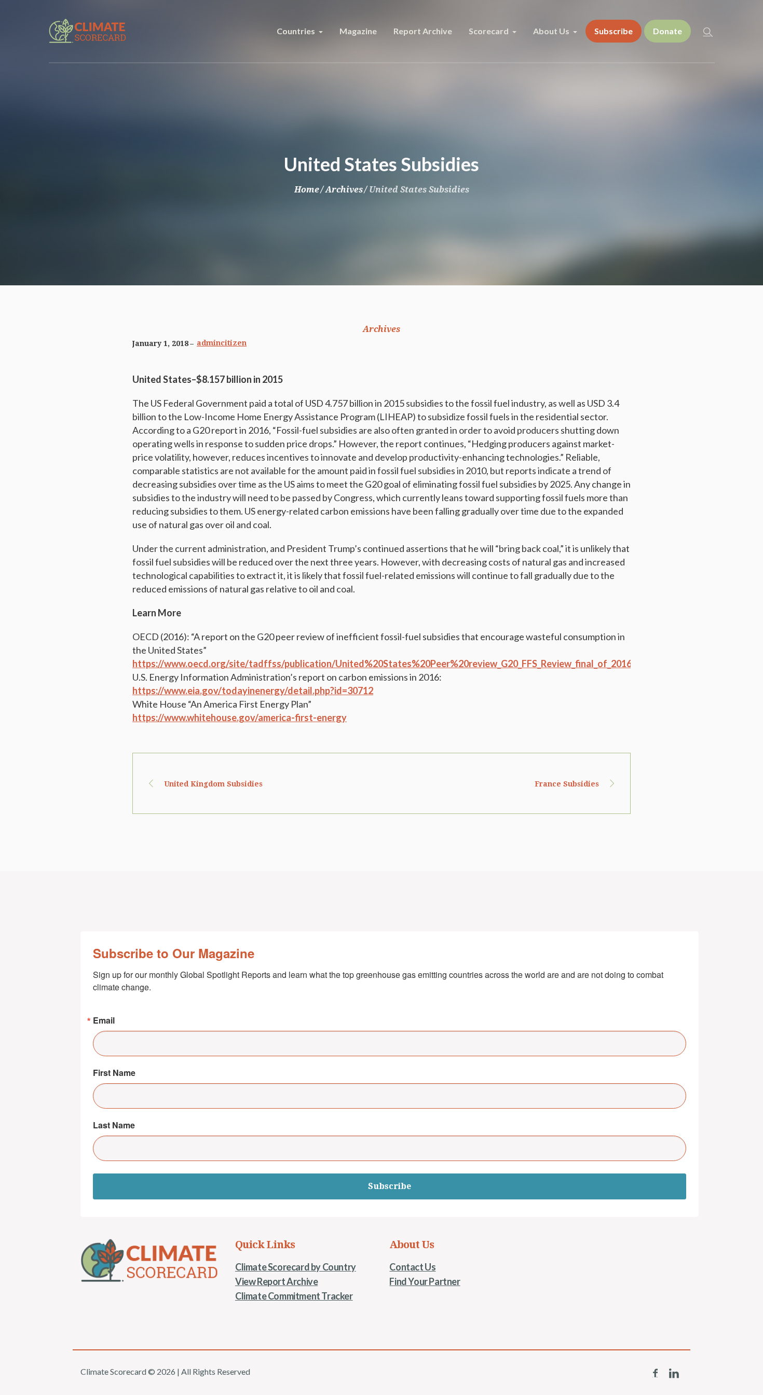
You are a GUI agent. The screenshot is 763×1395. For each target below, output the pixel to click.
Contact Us (412, 1267)
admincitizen (222, 343)
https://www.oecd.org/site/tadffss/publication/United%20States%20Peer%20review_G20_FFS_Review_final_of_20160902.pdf (401, 663)
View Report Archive (276, 1281)
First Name (114, 1073)
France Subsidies (567, 784)
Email (104, 1020)
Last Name (114, 1125)
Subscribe (389, 1186)
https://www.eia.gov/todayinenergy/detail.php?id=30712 (252, 690)
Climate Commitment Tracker (294, 1296)
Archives (344, 190)
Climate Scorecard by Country (295, 1267)
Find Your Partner (424, 1281)
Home (306, 190)
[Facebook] (655, 1373)
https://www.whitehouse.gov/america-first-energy (239, 717)
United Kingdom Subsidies (213, 784)
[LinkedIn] (673, 1373)
